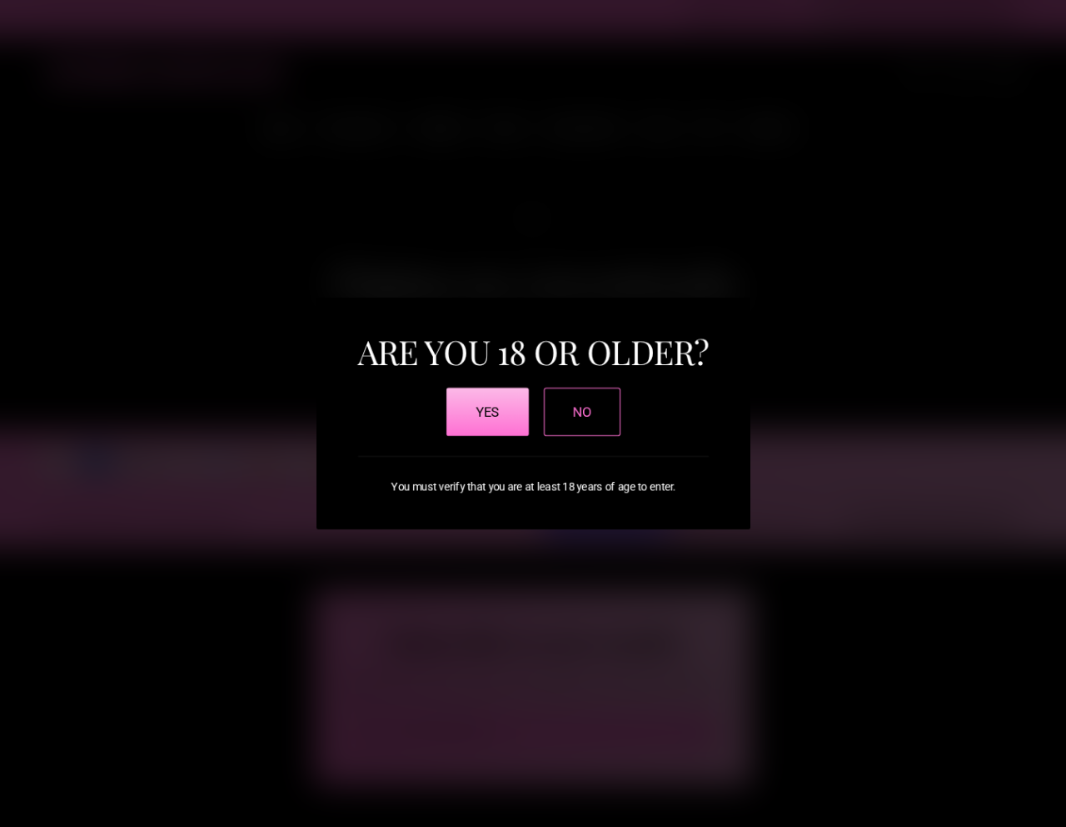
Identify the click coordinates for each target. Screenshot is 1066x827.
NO (582, 411)
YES (488, 411)
